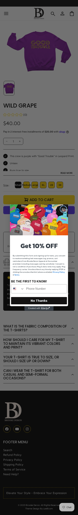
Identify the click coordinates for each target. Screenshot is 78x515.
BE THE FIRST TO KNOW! (29, 281)
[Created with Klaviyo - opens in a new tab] (39, 308)
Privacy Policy (59, 272)
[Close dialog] (63, 209)
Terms (16, 274)
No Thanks (39, 300)
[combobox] (17, 288)
